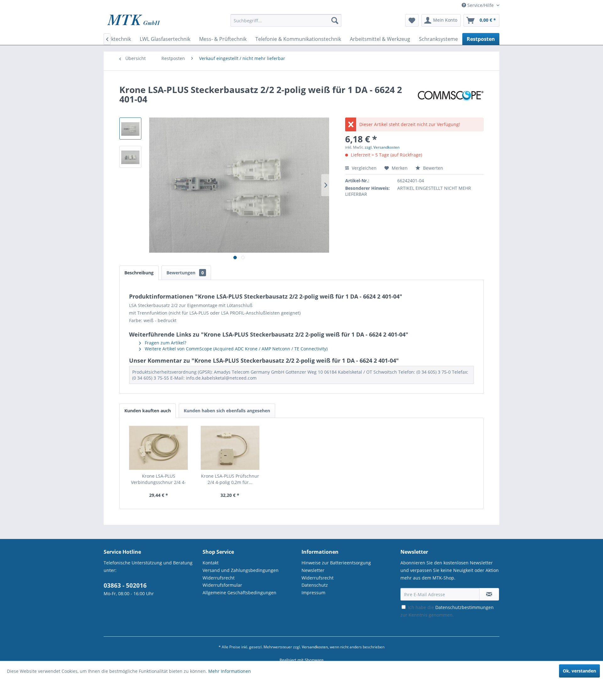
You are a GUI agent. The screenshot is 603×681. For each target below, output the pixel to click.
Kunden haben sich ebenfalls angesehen (227, 411)
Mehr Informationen (229, 671)
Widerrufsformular (222, 585)
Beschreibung (139, 273)
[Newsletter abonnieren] (489, 594)
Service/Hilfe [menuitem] (480, 5)
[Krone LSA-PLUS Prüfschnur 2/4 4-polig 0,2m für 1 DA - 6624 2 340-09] (230, 448)
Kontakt (211, 563)
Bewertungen (185, 273)
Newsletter (313, 570)
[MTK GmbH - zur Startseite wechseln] (133, 22)
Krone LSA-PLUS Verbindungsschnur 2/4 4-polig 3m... (158, 479)
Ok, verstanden (579, 671)
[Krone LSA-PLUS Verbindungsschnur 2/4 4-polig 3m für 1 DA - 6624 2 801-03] (159, 448)
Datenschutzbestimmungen (464, 607)
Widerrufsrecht (219, 578)
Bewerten (432, 168)
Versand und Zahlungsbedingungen (241, 570)
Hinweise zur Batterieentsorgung (336, 563)
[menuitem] (286, 23)
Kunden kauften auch (147, 411)
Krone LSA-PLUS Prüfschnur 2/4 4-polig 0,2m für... (230, 479)
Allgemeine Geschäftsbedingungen (239, 593)
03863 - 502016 (125, 585)
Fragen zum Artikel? (165, 343)
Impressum (313, 593)
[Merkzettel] (412, 20)
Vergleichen (363, 168)
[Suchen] (334, 20)
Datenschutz (315, 585)
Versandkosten (315, 647)
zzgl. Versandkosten (382, 147)
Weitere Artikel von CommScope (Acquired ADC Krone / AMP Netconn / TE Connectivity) (236, 349)
